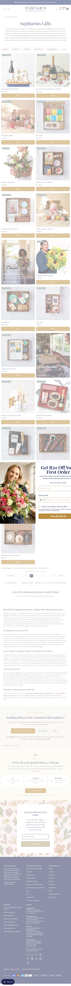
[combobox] (43, 499)
